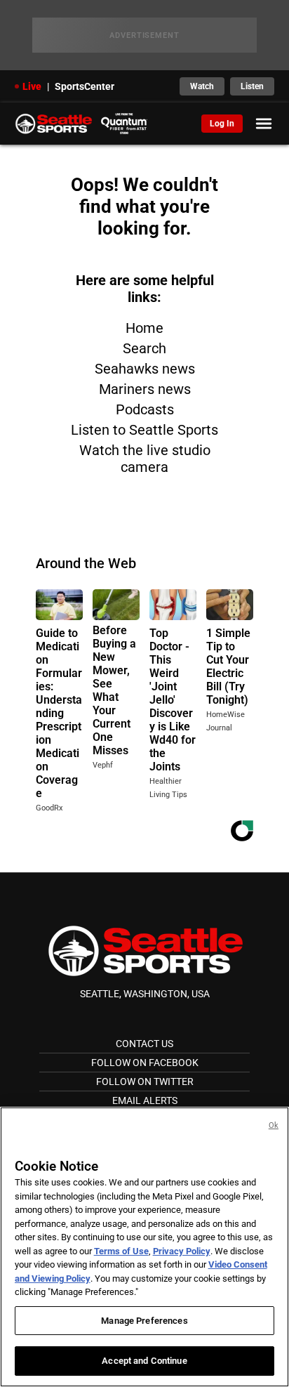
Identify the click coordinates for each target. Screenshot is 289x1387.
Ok (273, 1125)
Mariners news (145, 389)
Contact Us (144, 1043)
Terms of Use (121, 1251)
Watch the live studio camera (144, 458)
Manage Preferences (144, 1320)
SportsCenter (84, 86)
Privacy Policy (181, 1251)
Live (31, 86)
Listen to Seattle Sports (144, 429)
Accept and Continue (144, 1360)
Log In (222, 124)
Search (144, 348)
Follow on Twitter (145, 1081)
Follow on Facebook (145, 1062)
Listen (252, 86)
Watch (202, 86)
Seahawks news (145, 368)
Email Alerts (144, 1100)
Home (144, 328)
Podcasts (145, 409)
